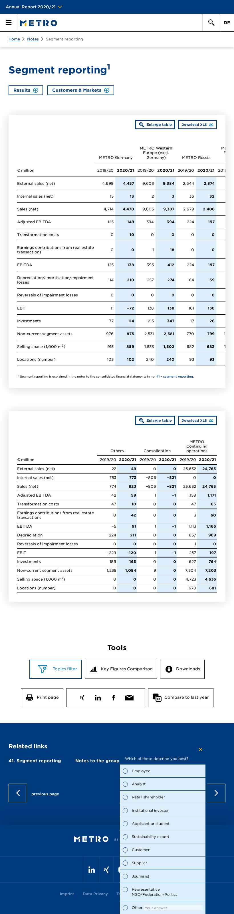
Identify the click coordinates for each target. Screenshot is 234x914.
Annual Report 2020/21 (31, 7)
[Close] (200, 749)
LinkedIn (98, 696)
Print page (48, 697)
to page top (117, 793)
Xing (82, 696)
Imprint (67, 894)
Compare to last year (186, 697)
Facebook (113, 696)
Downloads (188, 669)
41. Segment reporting (35, 760)
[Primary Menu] (8, 22)
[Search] (211, 22)
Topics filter (64, 669)
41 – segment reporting (174, 376)
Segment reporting (64, 39)
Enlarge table (159, 124)
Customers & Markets (76, 90)
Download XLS (192, 125)
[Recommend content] (129, 696)
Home (14, 39)
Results (21, 90)
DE (227, 22)
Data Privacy (95, 894)
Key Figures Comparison (127, 669)
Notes (33, 39)
